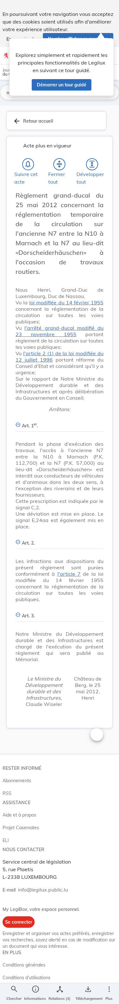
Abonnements (17, 781)
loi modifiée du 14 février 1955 (66, 302)
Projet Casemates (21, 828)
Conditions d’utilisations (26, 977)
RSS (7, 793)
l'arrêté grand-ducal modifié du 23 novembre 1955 (59, 331)
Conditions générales (24, 965)
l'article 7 (69, 574)
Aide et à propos (19, 815)
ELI (6, 840)
